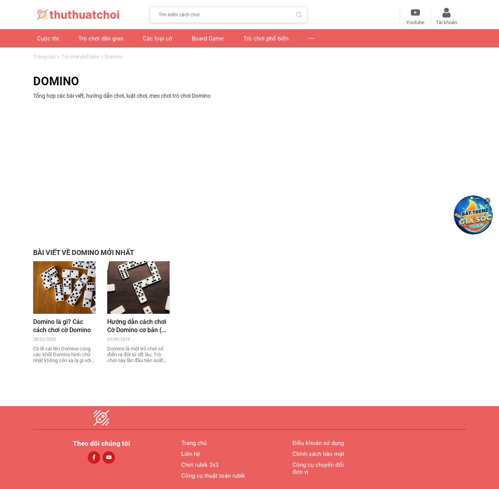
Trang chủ (44, 57)
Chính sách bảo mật (318, 453)
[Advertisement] (249, 168)
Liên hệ (190, 453)
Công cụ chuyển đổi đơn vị (318, 468)
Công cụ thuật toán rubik (213, 475)
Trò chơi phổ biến (80, 57)
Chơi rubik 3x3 (199, 464)
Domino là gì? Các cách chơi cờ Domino (62, 326)
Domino (113, 57)
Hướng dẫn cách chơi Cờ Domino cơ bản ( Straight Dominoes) (136, 326)
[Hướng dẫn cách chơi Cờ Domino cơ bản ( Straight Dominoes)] (138, 287)
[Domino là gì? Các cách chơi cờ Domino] (64, 287)
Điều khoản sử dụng (318, 443)
